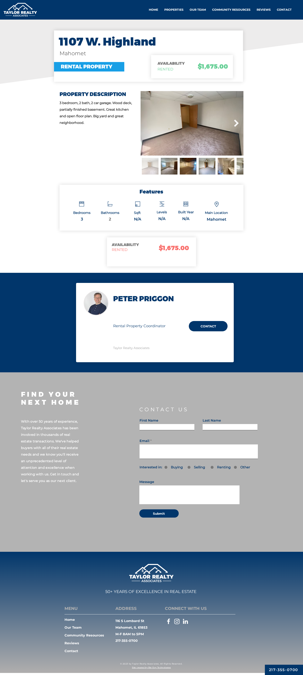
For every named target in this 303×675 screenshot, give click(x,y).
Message (146, 482)
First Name (149, 420)
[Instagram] (177, 621)
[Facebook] (168, 621)
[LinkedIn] (185, 621)
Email (144, 441)
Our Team (73, 627)
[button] (174, 9)
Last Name (212, 420)
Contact (71, 651)
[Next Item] (236, 123)
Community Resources (84, 635)
